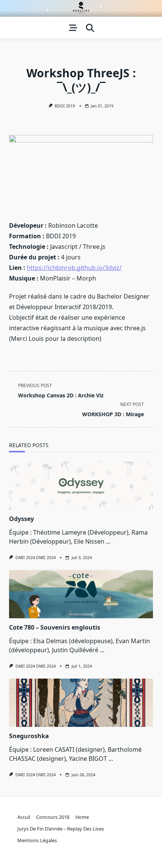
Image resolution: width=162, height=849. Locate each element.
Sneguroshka (29, 736)
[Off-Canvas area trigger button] (73, 28)
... (108, 541)
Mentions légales (37, 840)
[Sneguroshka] (81, 703)
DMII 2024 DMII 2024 (35, 557)
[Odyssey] (81, 485)
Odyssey (21, 519)
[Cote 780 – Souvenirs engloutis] (81, 594)
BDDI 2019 (65, 106)
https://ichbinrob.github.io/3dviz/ (74, 268)
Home (82, 817)
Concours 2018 (52, 817)
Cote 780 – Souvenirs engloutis (54, 627)
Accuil (23, 817)
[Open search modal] (90, 28)
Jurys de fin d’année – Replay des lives (60, 828)
